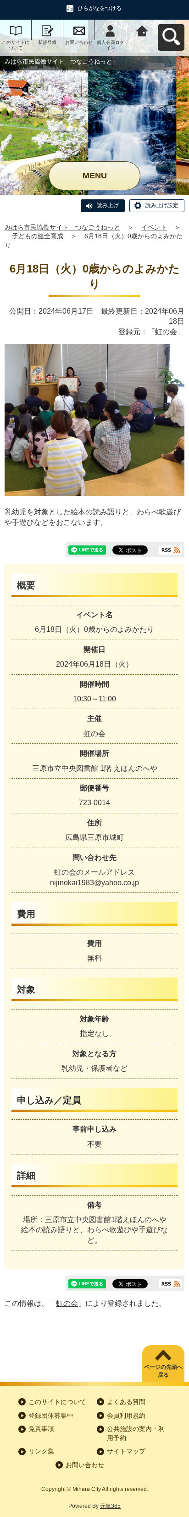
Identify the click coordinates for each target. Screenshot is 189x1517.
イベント (154, 227)
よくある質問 (126, 1401)
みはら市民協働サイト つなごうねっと (62, 227)
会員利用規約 (126, 1415)
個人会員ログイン (110, 45)
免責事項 (41, 1428)
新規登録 (47, 42)
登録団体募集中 (50, 1415)
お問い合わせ (79, 42)
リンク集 (41, 1451)
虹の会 (166, 332)
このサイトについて (15, 45)
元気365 (110, 1506)
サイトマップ (126, 1451)
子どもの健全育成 (37, 236)
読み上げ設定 (161, 205)
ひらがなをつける (100, 8)
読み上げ (108, 205)
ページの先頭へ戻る (163, 1371)
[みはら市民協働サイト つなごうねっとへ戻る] (142, 30)
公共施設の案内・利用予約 (136, 1433)
